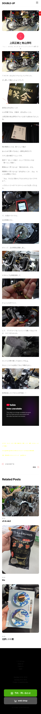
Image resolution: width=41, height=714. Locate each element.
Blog (4, 46)
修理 (35, 46)
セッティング (23, 46)
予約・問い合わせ (22, 693)
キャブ (16, 46)
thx (3, 580)
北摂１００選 (8, 639)
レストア (30, 46)
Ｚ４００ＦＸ (9, 464)
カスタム (10, 46)
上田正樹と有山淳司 (20, 42)
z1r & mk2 (6, 521)
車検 (34, 467)
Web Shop (22, 700)
